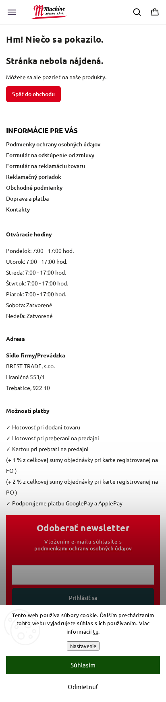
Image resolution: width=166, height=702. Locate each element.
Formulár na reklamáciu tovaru (45, 166)
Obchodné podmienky (34, 187)
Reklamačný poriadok (33, 177)
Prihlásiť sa (83, 597)
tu (95, 631)
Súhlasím (83, 665)
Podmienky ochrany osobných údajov (53, 144)
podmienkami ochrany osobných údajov (83, 548)
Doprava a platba (27, 198)
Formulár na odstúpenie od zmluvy (50, 155)
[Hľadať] (137, 12)
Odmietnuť (83, 686)
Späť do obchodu (33, 94)
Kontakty (18, 209)
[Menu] (12, 12)
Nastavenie (83, 645)
